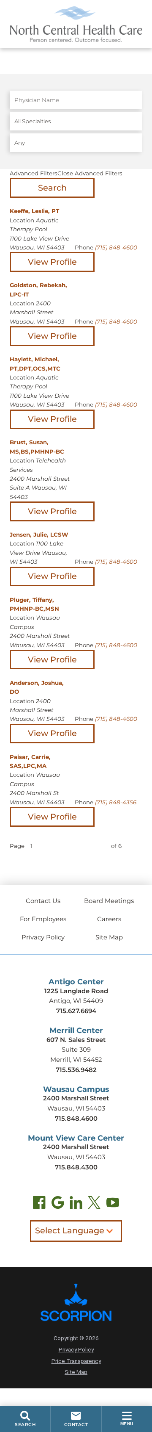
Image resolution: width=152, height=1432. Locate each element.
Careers (109, 919)
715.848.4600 (76, 1118)
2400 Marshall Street (76, 1098)
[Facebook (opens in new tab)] (39, 1204)
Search (52, 188)
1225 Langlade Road (76, 991)
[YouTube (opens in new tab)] (112, 1204)
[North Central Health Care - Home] (76, 24)
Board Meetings (109, 901)
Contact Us (43, 901)
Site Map (109, 937)
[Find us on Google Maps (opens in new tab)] (58, 1204)
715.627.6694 (76, 1011)
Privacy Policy (43, 937)
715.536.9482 (76, 1070)
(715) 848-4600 (116, 247)
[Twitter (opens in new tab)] (94, 1204)
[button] (127, 1419)
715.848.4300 (76, 1167)
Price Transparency (76, 1361)
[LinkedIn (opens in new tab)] (76, 1204)
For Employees (43, 919)
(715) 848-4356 (115, 802)
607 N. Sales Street (76, 1040)
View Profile (52, 262)
